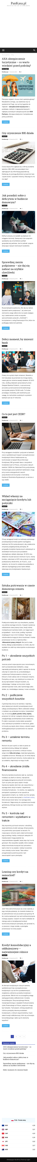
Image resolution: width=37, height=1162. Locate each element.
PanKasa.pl (5, 72)
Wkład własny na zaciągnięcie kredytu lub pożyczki (16, 500)
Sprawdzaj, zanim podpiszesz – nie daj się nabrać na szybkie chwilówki (18, 1064)
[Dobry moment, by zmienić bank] (18, 362)
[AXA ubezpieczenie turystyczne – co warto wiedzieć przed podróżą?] (18, 85)
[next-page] (24, 1036)
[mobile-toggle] (3, 50)
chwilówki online (28, 797)
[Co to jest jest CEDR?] (18, 436)
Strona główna (6, 55)
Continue (5, 122)
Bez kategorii (5, 69)
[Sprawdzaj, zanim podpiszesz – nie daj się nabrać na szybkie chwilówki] (18, 293)
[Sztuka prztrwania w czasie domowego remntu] (18, 609)
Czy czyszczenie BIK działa (18, 133)
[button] (34, 50)
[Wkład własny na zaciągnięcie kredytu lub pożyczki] (18, 524)
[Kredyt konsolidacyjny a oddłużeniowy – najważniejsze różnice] (18, 971)
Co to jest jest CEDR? (13, 414)
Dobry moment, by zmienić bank (15, 1070)
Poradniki (4, 136)
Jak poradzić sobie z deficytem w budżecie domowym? (15, 199)
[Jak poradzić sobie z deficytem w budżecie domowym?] (18, 222)
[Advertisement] (18, 28)
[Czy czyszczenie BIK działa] (18, 153)
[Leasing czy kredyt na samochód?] (18, 895)
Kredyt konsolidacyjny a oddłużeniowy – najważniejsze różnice (16, 948)
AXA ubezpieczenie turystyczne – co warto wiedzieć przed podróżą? (16, 62)
